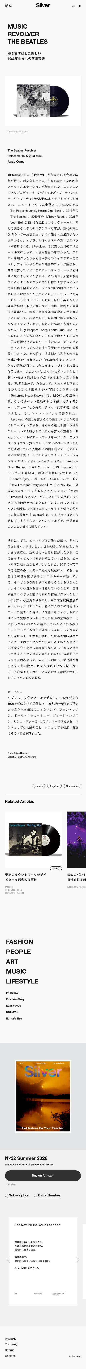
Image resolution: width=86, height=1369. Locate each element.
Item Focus (13, 1006)
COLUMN (12, 1012)
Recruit (9, 1350)
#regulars (54, 786)
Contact (10, 1356)
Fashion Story (15, 999)
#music (39, 786)
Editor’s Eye (14, 1019)
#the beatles (72, 786)
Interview (12, 993)
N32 (8, 5)
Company (11, 1344)
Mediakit (10, 1339)
